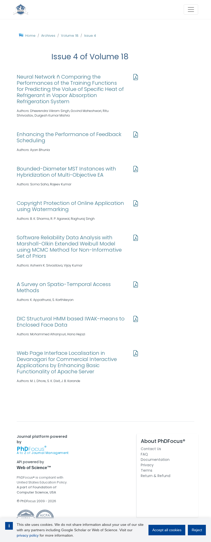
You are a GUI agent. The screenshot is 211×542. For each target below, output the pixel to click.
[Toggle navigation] (191, 9)
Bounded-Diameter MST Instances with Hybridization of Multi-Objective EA (66, 171)
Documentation (155, 459)
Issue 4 (90, 35)
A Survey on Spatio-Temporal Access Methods (64, 287)
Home (30, 35)
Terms (146, 470)
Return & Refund (155, 475)
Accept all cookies (166, 530)
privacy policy (28, 535)
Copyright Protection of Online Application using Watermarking (70, 206)
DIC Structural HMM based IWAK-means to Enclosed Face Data (71, 321)
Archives (48, 35)
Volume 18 (69, 35)
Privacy (147, 465)
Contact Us (151, 448)
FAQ (144, 454)
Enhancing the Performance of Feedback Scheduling (69, 137)
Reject (197, 530)
